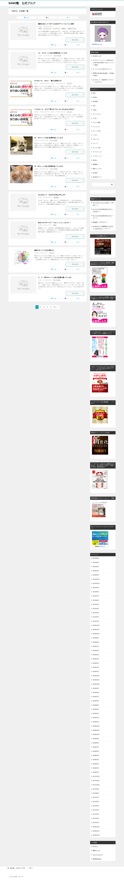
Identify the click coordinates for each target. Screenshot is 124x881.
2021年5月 (96, 604)
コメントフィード (98, 854)
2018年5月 (96, 755)
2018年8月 (96, 743)
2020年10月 (96, 633)
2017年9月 (96, 789)
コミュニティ (56, 28)
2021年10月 (96, 583)
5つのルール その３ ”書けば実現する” (48, 80)
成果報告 (95, 164)
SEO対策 (95, 101)
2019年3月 (96, 713)
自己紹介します (97, 56)
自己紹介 (56, 197)
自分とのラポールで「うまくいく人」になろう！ (54, 222)
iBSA (40, 28)
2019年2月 (96, 717)
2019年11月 (96, 680)
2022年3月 (96, 575)
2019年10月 (96, 684)
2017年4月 (96, 810)
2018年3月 (96, 764)
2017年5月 (96, 806)
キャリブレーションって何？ (101, 202)
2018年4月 (96, 759)
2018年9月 (96, 738)
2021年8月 (96, 591)
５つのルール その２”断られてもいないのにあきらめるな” (54, 109)
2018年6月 (96, 751)
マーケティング (97, 152)
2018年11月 (96, 730)
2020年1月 (96, 671)
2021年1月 (96, 621)
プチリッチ (96, 139)
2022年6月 (96, 562)
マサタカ (95, 211)
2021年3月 (96, 612)
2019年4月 (96, 709)
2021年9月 (96, 587)
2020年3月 (96, 663)
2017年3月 (96, 814)
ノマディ (95, 135)
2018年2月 (96, 768)
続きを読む (75, 40)
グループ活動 (96, 122)
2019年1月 (96, 722)
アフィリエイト (47, 28)
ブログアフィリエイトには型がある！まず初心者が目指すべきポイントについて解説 (103, 62)
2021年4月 (96, 608)
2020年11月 (96, 629)
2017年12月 (96, 776)
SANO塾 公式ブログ (22, 3)
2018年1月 (96, 772)
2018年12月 (96, 726)
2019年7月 (96, 696)
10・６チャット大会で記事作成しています (48, 137)
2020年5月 (96, 654)
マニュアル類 (96, 147)
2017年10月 (96, 785)
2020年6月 (96, 650)
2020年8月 (96, 642)
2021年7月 (96, 596)
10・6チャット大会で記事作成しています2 (48, 166)
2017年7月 (96, 797)
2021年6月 (96, 600)
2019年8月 (96, 692)
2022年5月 (96, 566)
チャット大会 (57, 55)
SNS (94, 105)
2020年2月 (96, 667)
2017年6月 (96, 801)
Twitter (94, 110)
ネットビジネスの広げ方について (102, 69)
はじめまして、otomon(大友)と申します (52, 195)
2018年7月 (96, 747)
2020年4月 (96, 659)
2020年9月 (96, 638)
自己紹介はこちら (97, 44)
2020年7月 (96, 646)
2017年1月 (96, 822)
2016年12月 (96, 827)
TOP (17, 868)
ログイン (95, 846)
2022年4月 (96, 571)
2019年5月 (96, 705)
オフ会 (94, 118)
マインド (69, 83)
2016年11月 (96, 831)
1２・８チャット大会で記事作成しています (52, 53)
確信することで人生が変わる (44, 250)
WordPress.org (97, 859)
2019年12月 (96, 675)
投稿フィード (96, 850)
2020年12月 (96, 625)
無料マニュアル (72, 28)
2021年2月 (96, 617)
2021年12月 (96, 579)
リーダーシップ (97, 156)
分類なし (64, 28)
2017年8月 (96, 793)
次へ (55, 307)
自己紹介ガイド (97, 177)
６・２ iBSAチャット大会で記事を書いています (55, 277)
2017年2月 (96, 818)
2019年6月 (96, 701)
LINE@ (95, 97)
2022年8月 (96, 558)
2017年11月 (96, 780)
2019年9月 (96, 688)
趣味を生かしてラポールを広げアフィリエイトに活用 (56, 24)
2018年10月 (96, 734)
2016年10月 (96, 835)
